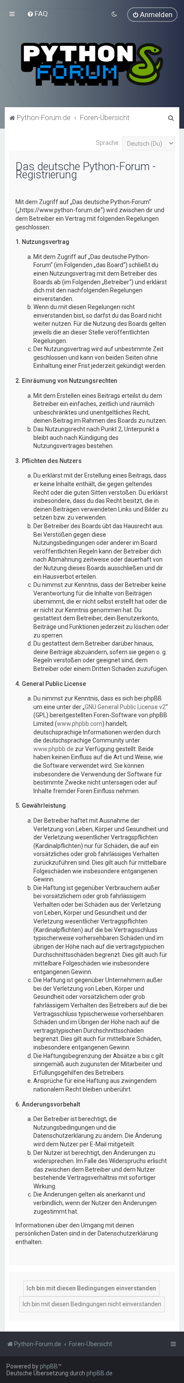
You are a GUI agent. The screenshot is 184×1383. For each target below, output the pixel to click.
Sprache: (108, 142)
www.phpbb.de (53, 749)
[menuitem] (37, 13)
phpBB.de (99, 1373)
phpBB (49, 1366)
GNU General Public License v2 (125, 707)
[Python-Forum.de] (92, 64)
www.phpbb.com (79, 723)
